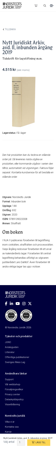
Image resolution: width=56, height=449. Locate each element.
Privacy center (12, 394)
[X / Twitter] (31, 303)
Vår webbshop (12, 384)
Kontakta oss (12, 426)
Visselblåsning (12, 404)
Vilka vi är (9, 421)
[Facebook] (7, 303)
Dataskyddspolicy (14, 399)
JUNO (8, 342)
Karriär (8, 431)
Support (9, 379)
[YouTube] (19, 303)
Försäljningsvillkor (14, 389)
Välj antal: (9, 441)
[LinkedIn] (13, 303)
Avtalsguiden (12, 347)
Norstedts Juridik (21, 197)
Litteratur (9, 352)
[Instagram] (25, 303)
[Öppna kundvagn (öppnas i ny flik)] (36, 6)
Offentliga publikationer (17, 357)
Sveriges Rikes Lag (15, 362)
